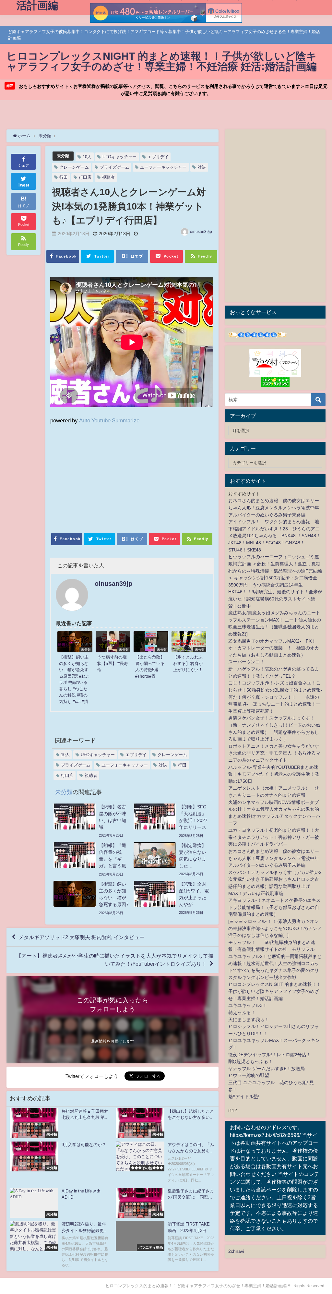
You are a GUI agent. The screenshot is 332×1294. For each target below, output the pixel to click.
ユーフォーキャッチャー (163, 167)
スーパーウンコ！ (246, 661)
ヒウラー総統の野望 (248, 1075)
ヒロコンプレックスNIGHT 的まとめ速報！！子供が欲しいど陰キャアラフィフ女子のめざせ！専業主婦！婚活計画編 (274, 991)
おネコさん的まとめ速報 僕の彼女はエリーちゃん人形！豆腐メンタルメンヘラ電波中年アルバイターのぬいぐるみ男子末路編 (273, 507)
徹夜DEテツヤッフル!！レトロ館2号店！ (269, 1054)
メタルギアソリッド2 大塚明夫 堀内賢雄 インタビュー (81, 937)
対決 (201, 167)
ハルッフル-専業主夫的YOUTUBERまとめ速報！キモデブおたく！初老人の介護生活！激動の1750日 (273, 774)
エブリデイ (158, 157)
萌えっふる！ (241, 1012)
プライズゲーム (114, 167)
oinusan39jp (201, 232)
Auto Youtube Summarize (109, 420)
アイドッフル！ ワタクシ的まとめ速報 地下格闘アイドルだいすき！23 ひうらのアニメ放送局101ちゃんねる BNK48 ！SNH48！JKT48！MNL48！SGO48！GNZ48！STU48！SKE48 (274, 535)
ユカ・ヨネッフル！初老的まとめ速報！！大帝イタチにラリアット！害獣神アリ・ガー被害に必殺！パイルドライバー (273, 837)
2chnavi (236, 1251)
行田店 (85, 177)
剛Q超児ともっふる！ (250, 1061)
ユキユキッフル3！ (247, 1005)
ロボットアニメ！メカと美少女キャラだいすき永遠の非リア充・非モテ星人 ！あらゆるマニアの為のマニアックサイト (274, 753)
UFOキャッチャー (119, 157)
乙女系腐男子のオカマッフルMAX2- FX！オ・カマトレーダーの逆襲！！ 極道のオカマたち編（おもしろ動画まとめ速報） (273, 648)
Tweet (24, 185)
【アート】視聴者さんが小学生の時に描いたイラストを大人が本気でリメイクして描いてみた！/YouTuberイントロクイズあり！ (114, 959)
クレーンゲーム (74, 167)
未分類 (63, 156)
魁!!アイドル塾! (243, 1096)
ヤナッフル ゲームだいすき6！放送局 (266, 1068)
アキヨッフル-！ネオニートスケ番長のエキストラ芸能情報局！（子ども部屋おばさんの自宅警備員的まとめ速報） (274, 907)
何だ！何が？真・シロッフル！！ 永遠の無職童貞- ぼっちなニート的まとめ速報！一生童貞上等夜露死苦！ (274, 704)
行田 (63, 177)
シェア (23, 165)
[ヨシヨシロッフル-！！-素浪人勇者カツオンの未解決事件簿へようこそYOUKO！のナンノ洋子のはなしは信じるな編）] (275, 928)
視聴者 (108, 177)
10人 (87, 157)
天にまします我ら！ (248, 1019)
